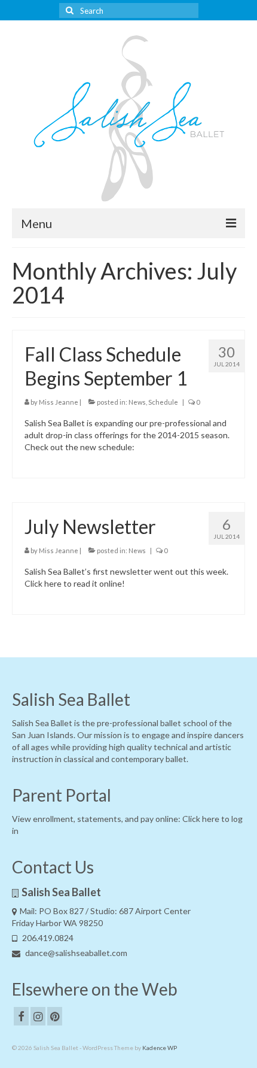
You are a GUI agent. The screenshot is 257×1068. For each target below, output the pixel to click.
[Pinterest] (54, 1016)
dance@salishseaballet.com (75, 953)
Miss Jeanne (58, 402)
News (137, 402)
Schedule (163, 402)
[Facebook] (21, 1016)
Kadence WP (159, 1047)
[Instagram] (37, 1016)
